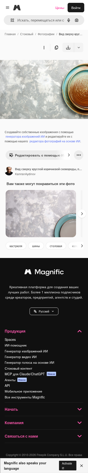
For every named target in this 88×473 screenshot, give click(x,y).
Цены (59, 7)
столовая (56, 246)
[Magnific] (44, 272)
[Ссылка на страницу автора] (9, 171)
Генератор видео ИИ (21, 356)
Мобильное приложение (23, 391)
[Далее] (69, 155)
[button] (44, 311)
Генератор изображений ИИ (26, 351)
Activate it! (67, 465)
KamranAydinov (25, 174)
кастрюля (16, 246)
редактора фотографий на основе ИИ (55, 141)
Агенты (15, 379)
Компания (14, 422)
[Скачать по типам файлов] (78, 47)
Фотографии (46, 34)
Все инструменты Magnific (25, 397)
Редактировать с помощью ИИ (40, 155)
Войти (75, 7)
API (7, 385)
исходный (31, 63)
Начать (11, 409)
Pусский (44, 311)
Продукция (15, 331)
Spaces (10, 339)
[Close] (81, 466)
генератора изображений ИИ (25, 136)
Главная (10, 34)
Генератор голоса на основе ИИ (29, 362)
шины (36, 246)
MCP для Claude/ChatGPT (30, 374)
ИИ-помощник (16, 345)
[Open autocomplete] (10, 20)
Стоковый (26, 34)
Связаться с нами (21, 436)
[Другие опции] (44, 47)
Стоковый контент (18, 368)
